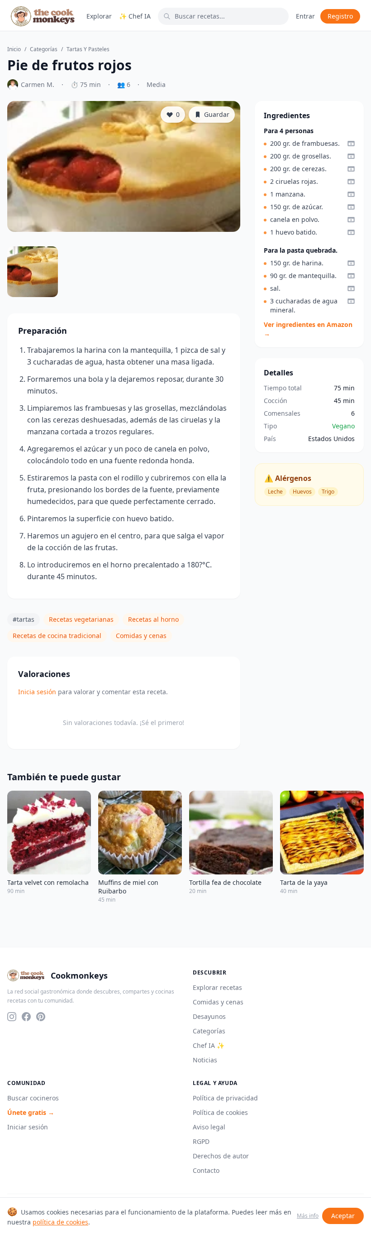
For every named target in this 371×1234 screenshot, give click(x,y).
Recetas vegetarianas (81, 619)
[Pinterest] (40, 1016)
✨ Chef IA (135, 16)
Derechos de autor (221, 1156)
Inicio (14, 49)
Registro (340, 16)
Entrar (305, 16)
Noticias (205, 1060)
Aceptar (343, 1215)
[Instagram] (11, 1016)
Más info (308, 1216)
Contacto (206, 1170)
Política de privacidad (225, 1098)
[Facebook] (26, 1016)
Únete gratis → (30, 1112)
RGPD (201, 1141)
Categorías (43, 49)
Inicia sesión (37, 691)
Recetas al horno (153, 619)
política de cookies (60, 1222)
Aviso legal (209, 1127)
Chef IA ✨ (208, 1045)
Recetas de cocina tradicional (57, 635)
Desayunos (209, 1016)
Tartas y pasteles (88, 49)
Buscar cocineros (33, 1098)
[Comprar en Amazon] (351, 143)
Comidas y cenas (141, 635)
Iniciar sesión (27, 1127)
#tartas (23, 619)
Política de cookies (220, 1112)
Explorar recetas (217, 987)
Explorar (99, 16)
